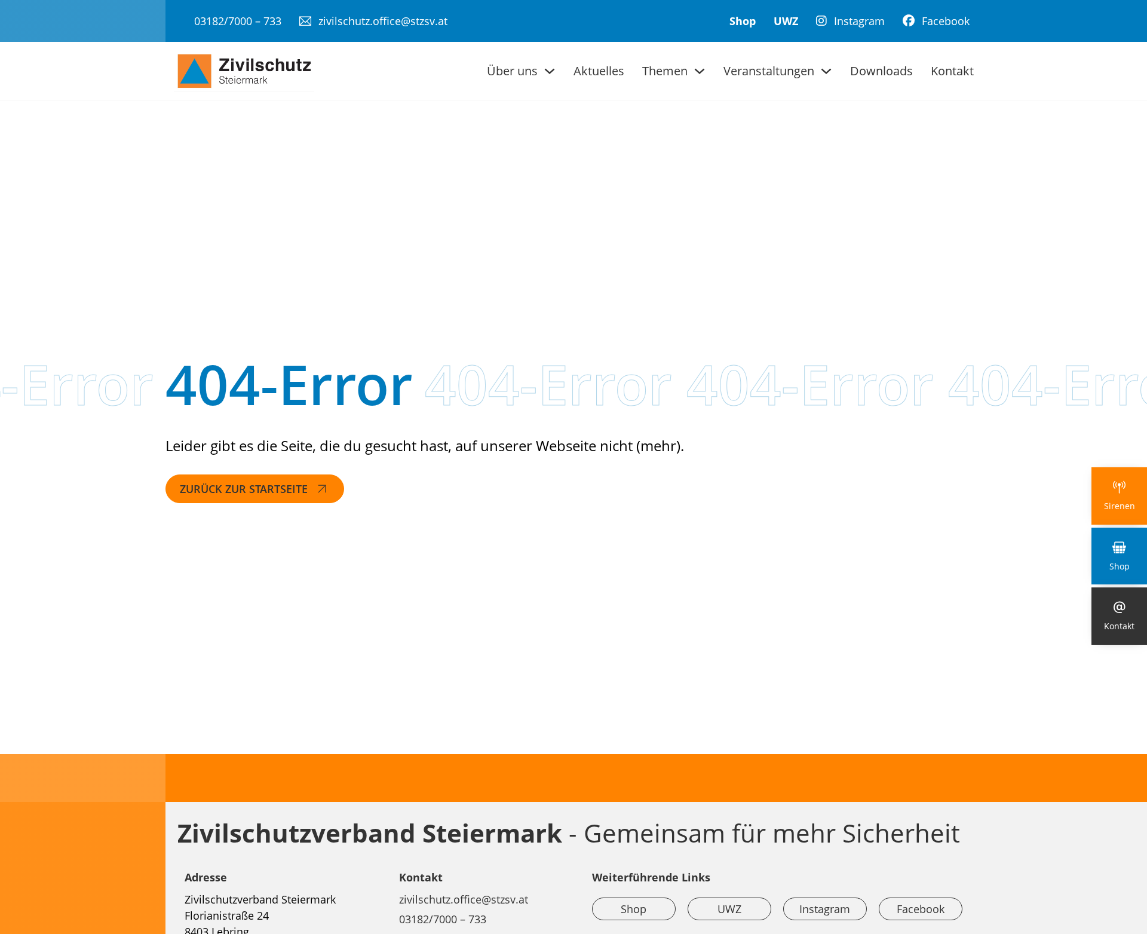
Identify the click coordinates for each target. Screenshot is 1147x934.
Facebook (920, 909)
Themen (665, 71)
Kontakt (952, 71)
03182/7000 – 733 (442, 919)
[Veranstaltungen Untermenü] (826, 71)
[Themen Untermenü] (700, 71)
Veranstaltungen (768, 71)
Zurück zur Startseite (244, 489)
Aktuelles (599, 71)
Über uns (512, 71)
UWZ (786, 21)
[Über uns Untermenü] (550, 71)
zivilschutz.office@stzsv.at (463, 899)
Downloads (881, 71)
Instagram (824, 909)
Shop (742, 21)
